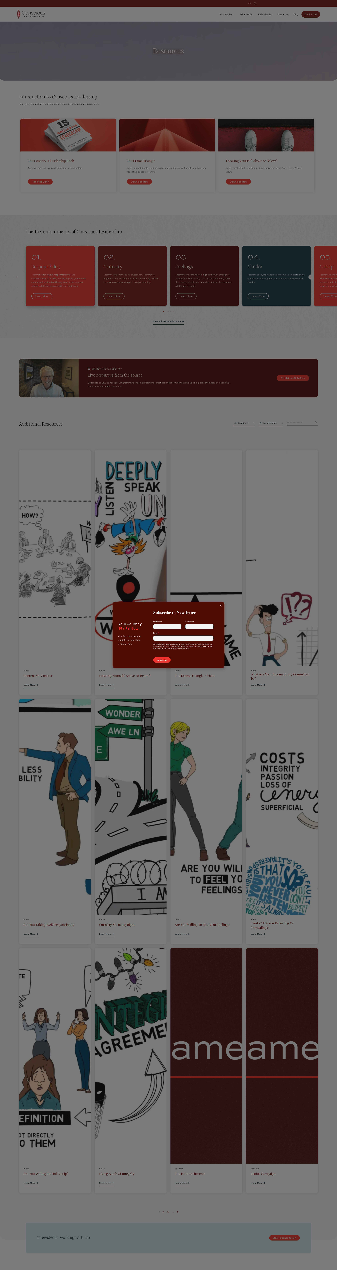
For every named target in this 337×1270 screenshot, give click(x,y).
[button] (221, 606)
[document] (168, 635)
